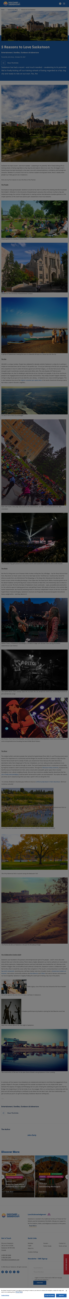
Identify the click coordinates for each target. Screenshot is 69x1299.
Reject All (61, 1295)
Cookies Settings (5, 1295)
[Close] (66, 1291)
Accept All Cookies (49, 1295)
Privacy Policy (19, 1292)
